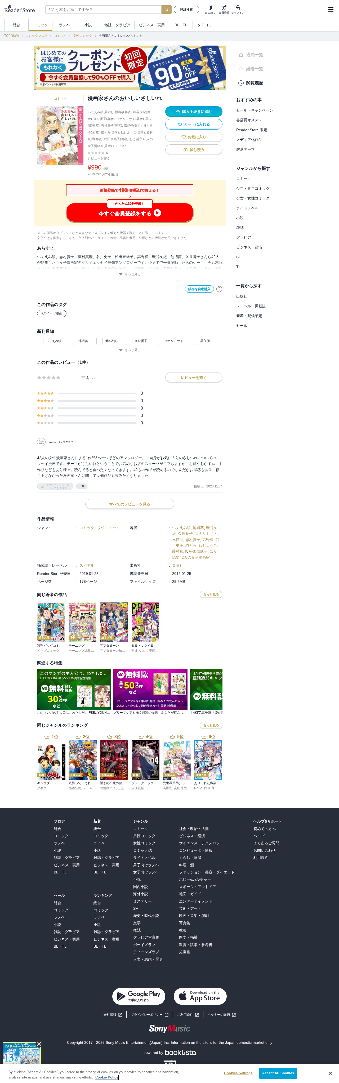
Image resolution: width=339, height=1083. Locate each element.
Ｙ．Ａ (87, 788)
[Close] (330, 1073)
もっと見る (133, 274)
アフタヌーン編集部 (114, 651)
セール (241, 325)
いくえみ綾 (53, 341)
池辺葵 (83, 341)
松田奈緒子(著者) (116, 139)
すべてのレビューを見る (129, 504)
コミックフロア (36, 36)
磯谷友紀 (111, 341)
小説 (240, 218)
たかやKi (222, 788)
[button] (221, 1014)
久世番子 (141, 341)
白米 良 (209, 788)
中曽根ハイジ (109, 788)
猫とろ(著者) (110, 132)
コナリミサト (173, 341)
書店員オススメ (249, 120)
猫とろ (191, 545)
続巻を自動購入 (199, 289)
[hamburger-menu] (331, 9)
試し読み (197, 150)
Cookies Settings (238, 1073)
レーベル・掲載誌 (251, 306)
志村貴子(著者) (111, 125)
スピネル (121, 146)
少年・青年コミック (253, 188)
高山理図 (180, 788)
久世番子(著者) (104, 119)
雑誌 (240, 227)
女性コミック (82, 36)
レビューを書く (99, 158)
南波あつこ (139, 651)
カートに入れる (197, 124)
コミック (60, 36)
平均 (85, 378)
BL (238, 257)
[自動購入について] (219, 289)
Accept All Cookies (278, 1073)
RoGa (198, 788)
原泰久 (42, 788)
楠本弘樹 (75, 788)
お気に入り (197, 137)
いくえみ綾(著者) (100, 112)
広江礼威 (137, 788)
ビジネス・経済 (249, 247)
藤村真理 (179, 551)
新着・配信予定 (249, 316)
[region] (169, 1073)
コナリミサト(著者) (130, 119)
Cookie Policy (106, 1077)
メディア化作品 (249, 139)
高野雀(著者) (133, 125)
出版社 (241, 296)
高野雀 (207, 540)
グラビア (243, 237)
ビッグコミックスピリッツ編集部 (61, 651)
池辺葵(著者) (123, 112)
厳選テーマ (245, 149)
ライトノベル (247, 208)
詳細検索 (186, 9)
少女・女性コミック (253, 198)
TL (238, 267)
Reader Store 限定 (251, 130)
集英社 (177, 565)
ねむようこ (208, 545)
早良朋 (205, 341)
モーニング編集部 (81, 651)
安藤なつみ (157, 651)
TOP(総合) (11, 36)
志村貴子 (192, 540)
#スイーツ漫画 (51, 313)
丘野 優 (126, 788)
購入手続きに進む (197, 111)
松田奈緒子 (198, 551)
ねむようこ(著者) (133, 132)
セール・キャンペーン (254, 110)
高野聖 (167, 788)
